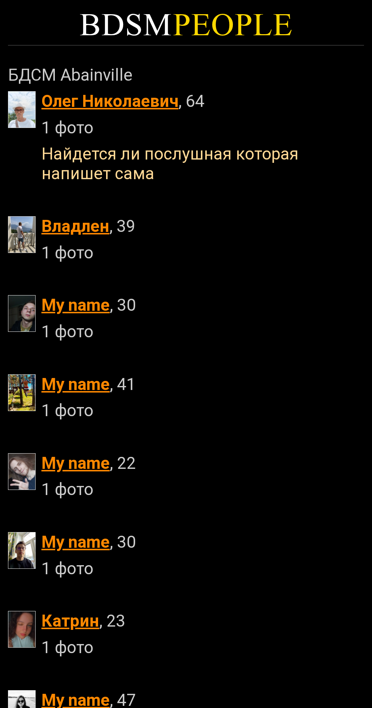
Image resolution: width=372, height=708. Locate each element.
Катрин (70, 621)
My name (75, 305)
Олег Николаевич (109, 101)
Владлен (75, 226)
